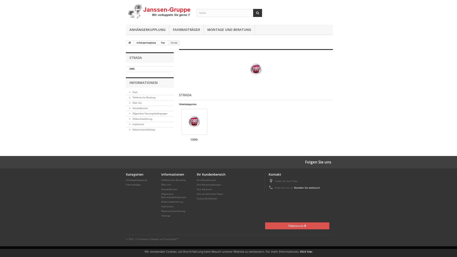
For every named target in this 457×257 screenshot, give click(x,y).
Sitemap (165, 216)
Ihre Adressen (204, 189)
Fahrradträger (186, 29)
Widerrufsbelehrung (142, 119)
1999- (132, 69)
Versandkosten (140, 108)
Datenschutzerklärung (143, 129)
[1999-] (194, 122)
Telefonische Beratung (143, 97)
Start (134, 92)
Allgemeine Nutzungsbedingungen (149, 113)
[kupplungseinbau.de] (158, 11)
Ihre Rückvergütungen (209, 184)
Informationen (143, 82)
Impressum (138, 124)
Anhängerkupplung (147, 29)
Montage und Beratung (229, 29)
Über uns (137, 103)
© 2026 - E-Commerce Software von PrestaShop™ (152, 239)
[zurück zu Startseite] (129, 43)
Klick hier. (306, 252)
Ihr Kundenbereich (211, 174)
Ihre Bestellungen (206, 180)
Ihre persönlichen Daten (210, 194)
